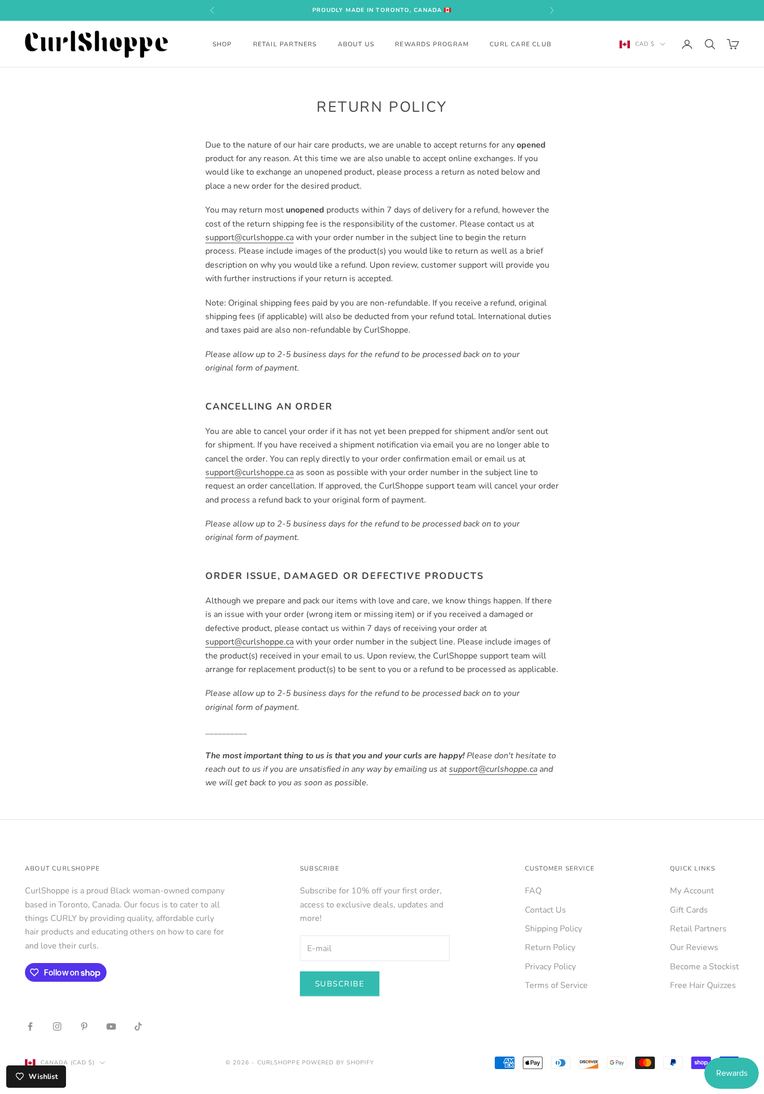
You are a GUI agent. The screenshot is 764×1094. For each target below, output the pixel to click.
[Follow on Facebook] (30, 1026)
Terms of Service (556, 985)
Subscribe (340, 984)
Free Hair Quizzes (703, 985)
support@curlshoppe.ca (249, 237)
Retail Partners (285, 44)
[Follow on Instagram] (57, 1026)
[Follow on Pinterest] (84, 1026)
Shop (222, 44)
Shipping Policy (553, 928)
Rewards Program (432, 44)
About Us (356, 44)
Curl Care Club (520, 44)
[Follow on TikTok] (138, 1026)
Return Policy (550, 947)
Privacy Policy (550, 966)
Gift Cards (689, 910)
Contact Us (545, 910)
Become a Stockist (704, 966)
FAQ (533, 891)
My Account (692, 891)
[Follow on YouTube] (111, 1026)
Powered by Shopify (338, 1062)
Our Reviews (694, 947)
